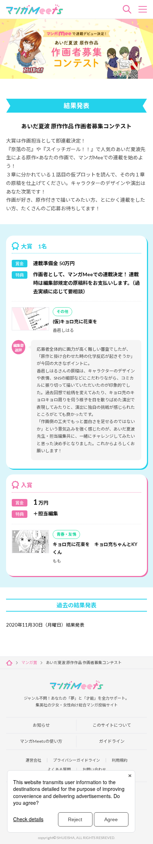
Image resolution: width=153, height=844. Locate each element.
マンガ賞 (29, 662)
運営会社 (33, 760)
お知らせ (41, 725)
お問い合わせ (94, 769)
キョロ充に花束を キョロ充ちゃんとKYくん (95, 548)
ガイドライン (112, 741)
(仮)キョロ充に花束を (75, 321)
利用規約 (119, 760)
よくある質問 (59, 769)
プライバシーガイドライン (76, 760)
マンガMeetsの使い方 (41, 741)
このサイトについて (112, 725)
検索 (127, 9)
